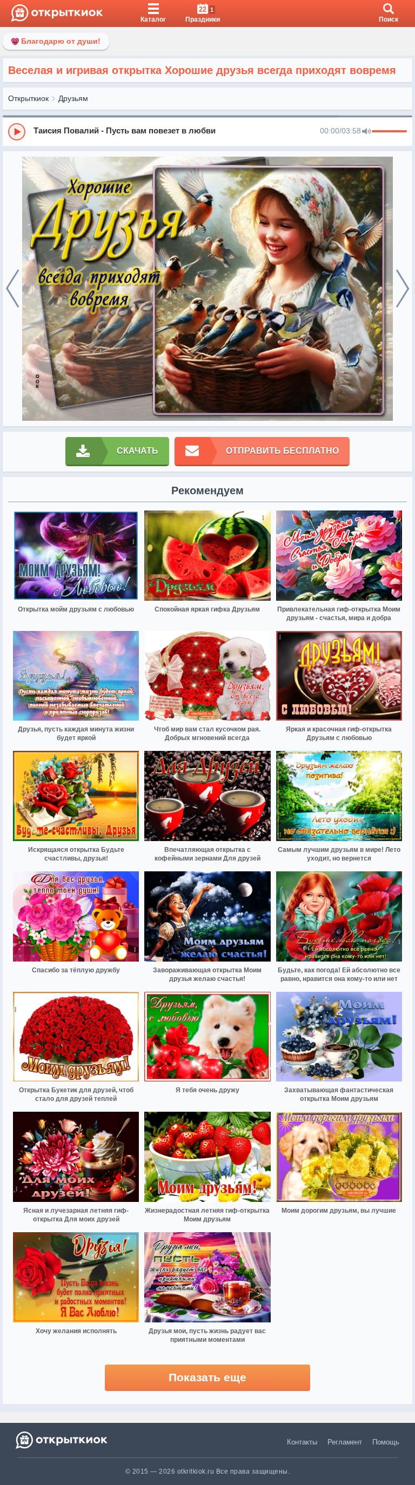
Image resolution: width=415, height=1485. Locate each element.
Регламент (344, 1442)
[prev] (12, 289)
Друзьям (73, 98)
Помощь (385, 1442)
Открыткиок (28, 98)
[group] (207, 131)
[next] (403, 289)
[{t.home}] (62, 1440)
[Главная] (57, 13)
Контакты (302, 1442)
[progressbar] (389, 132)
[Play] (16, 131)
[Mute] (366, 131)
